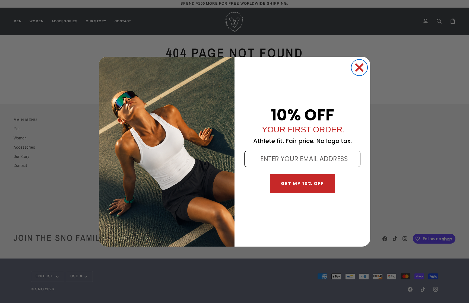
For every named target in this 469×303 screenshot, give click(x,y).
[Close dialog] (359, 67)
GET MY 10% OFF (302, 183)
